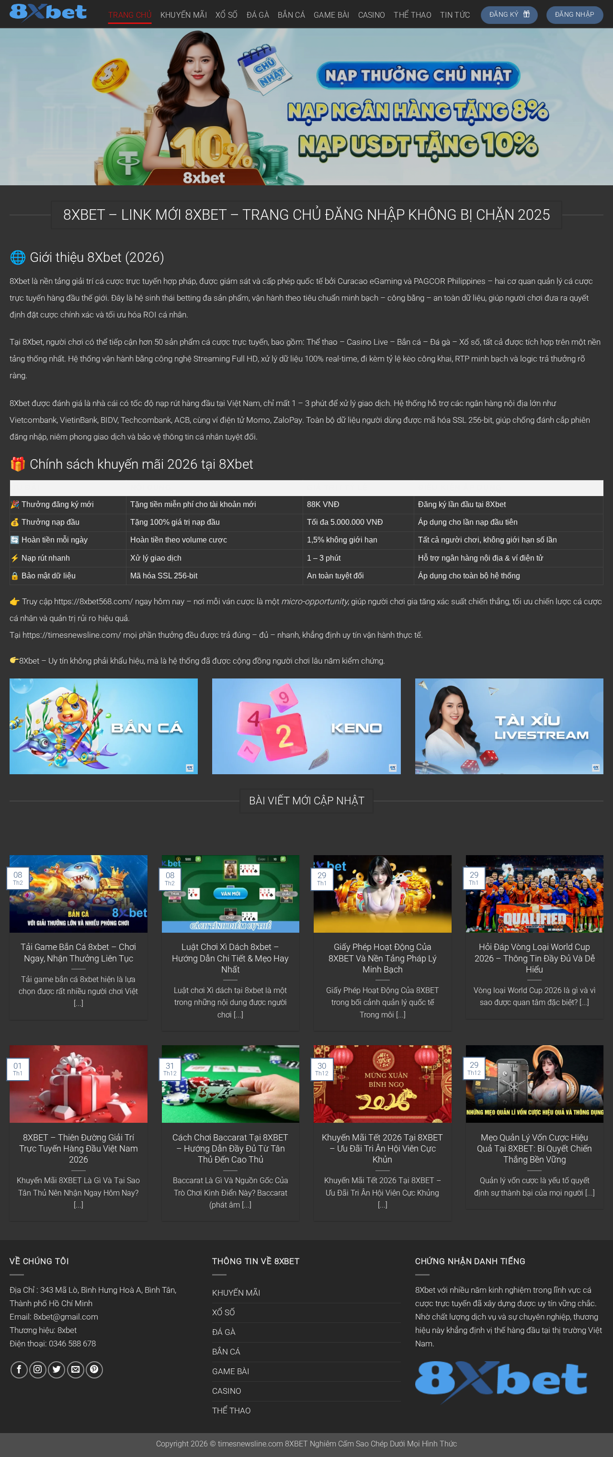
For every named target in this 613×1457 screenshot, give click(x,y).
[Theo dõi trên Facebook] (19, 1369)
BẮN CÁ (291, 15)
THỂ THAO (412, 15)
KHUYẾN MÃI (183, 15)
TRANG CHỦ (130, 15)
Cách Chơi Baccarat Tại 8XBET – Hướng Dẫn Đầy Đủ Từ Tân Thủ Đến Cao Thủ (230, 1148)
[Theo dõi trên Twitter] (56, 1369)
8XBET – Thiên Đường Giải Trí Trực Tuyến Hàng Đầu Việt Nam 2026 (78, 1148)
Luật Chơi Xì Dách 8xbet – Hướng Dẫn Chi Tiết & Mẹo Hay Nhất (230, 958)
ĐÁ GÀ (258, 15)
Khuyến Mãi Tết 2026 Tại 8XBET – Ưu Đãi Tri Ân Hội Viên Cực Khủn (382, 1148)
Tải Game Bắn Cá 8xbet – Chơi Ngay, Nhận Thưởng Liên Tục (78, 952)
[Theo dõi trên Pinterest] (94, 1369)
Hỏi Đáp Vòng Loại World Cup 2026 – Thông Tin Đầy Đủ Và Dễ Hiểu (535, 958)
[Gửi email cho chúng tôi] (75, 1369)
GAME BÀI (332, 15)
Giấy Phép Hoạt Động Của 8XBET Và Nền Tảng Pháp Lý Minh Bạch (383, 958)
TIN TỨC (455, 15)
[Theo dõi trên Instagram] (37, 1369)
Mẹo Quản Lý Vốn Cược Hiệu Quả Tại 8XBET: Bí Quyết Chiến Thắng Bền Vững (534, 1148)
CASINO (372, 15)
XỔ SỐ (227, 15)
